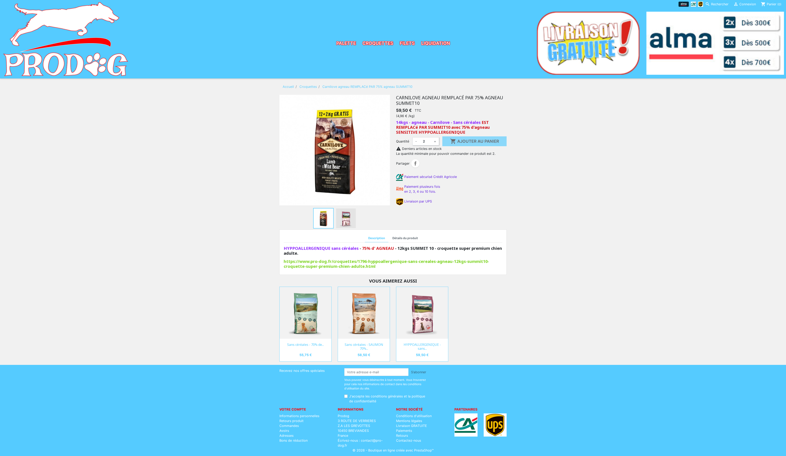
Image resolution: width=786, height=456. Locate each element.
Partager (415, 163)
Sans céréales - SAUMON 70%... (364, 346)
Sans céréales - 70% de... (305, 344)
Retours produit (291, 421)
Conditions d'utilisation (414, 416)
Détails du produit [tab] (405, 238)
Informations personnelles (299, 416)
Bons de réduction (293, 440)
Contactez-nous (408, 440)
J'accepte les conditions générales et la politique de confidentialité (387, 398)
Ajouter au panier (474, 141)
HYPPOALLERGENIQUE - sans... (422, 346)
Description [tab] (376, 238)
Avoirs (284, 431)
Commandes (289, 426)
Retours (402, 435)
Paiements (404, 431)
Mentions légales (409, 421)
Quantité (402, 141)
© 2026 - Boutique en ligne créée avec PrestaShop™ (393, 450)
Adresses (286, 435)
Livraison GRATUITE (411, 426)
